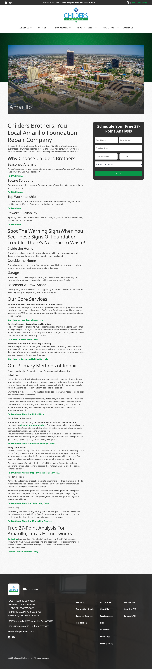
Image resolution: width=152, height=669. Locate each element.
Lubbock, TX (130, 616)
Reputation (81, 622)
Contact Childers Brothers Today (23, 551)
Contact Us (105, 629)
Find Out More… (15, 176)
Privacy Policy (106, 643)
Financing (105, 636)
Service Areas (106, 616)
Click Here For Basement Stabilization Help (28, 359)
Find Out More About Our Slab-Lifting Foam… (29, 503)
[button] (25, 27)
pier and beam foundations (33, 425)
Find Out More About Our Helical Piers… (26, 414)
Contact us (13, 539)
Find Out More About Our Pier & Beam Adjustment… (32, 443)
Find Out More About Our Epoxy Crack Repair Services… (34, 472)
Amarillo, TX (130, 609)
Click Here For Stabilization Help (23, 339)
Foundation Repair (85, 609)
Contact (128, 27)
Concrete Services (84, 616)
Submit (118, 173)
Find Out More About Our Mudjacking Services (30, 521)
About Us (104, 609)
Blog (102, 622)
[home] (76, 15)
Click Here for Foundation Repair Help (25, 320)
